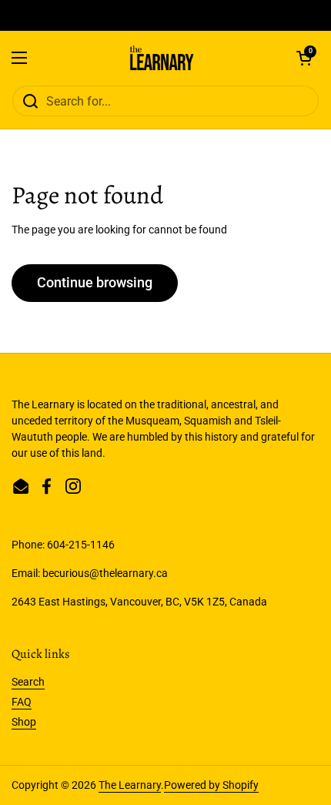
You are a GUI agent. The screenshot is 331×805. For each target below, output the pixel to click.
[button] (304, 57)
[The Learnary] (162, 57)
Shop (24, 722)
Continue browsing (94, 282)
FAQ (22, 702)
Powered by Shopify (211, 785)
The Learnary (130, 785)
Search (28, 682)
